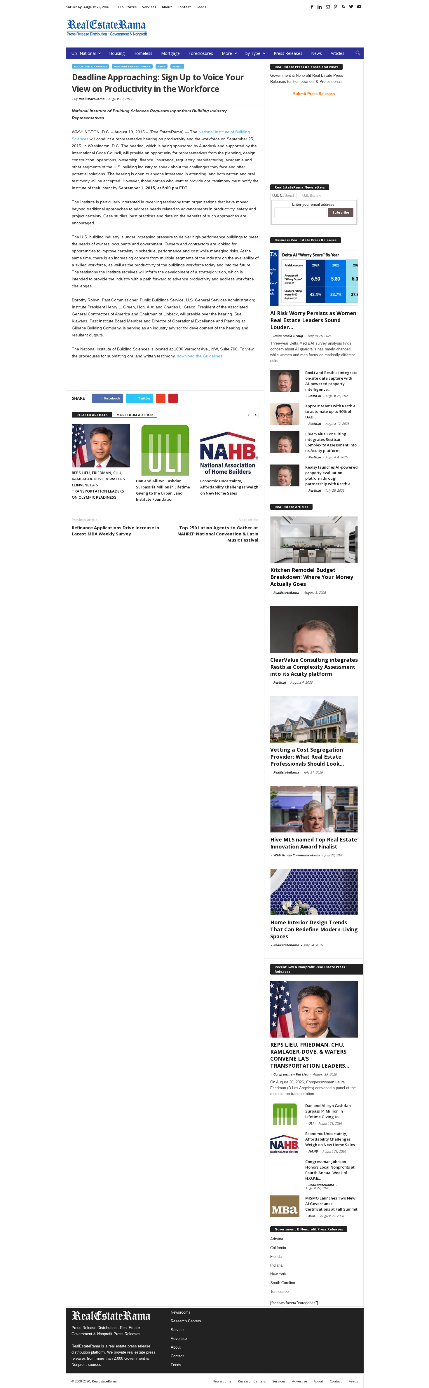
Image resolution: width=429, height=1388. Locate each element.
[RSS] (343, 6)
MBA (311, 1216)
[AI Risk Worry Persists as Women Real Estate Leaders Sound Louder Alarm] (314, 277)
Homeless (142, 53)
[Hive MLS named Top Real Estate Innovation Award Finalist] (314, 809)
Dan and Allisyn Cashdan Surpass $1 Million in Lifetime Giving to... (328, 1111)
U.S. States (127, 7)
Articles (337, 53)
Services (149, 7)
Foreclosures (201, 53)
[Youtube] (359, 6)
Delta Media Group (288, 336)
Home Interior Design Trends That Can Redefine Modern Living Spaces (314, 929)
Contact (184, 7)
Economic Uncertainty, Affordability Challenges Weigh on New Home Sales (229, 487)
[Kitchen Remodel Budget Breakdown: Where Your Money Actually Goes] (314, 539)
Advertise (179, 1338)
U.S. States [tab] (311, 196)
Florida (276, 1256)
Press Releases (288, 53)
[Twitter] (351, 6)
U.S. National (84, 53)
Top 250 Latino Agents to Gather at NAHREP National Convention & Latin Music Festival (217, 534)
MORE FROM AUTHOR (134, 415)
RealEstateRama (91, 99)
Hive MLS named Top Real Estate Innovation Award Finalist (313, 843)
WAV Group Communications (296, 855)
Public (177, 66)
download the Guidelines (199, 356)
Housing (117, 53)
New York (278, 1274)
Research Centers (186, 1321)
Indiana (276, 1265)
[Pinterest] (335, 6)
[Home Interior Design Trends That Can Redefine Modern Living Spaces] (314, 892)
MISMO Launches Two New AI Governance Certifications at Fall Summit (331, 1203)
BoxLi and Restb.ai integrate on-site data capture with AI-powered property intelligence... (331, 381)
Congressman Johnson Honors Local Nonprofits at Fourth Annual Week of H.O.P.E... (330, 1170)
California (278, 1248)
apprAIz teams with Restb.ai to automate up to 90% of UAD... (331, 411)
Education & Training (90, 66)
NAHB (313, 1151)
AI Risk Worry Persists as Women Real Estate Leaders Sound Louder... (313, 320)
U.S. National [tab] (283, 196)
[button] (354, 53)
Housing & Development (132, 66)
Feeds (201, 7)
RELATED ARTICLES (92, 415)
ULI (310, 1123)
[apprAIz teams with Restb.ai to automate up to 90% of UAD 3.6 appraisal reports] (284, 414)
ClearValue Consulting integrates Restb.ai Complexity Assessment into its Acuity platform (331, 442)
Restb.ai (314, 396)
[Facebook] (311, 6)
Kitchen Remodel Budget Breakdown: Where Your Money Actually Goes (311, 576)
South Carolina (282, 1283)
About (167, 7)
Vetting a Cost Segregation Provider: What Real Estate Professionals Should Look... (307, 756)
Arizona (276, 1239)
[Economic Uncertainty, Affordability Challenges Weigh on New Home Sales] (229, 450)
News (316, 53)
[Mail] (327, 6)
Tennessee (279, 1291)
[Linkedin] (319, 6)
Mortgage (170, 53)
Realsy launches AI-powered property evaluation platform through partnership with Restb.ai (331, 475)
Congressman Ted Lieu (290, 1074)
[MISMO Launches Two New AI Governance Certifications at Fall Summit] (284, 1206)
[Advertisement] (257, 28)
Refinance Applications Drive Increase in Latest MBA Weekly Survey (115, 531)
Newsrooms (181, 1312)
